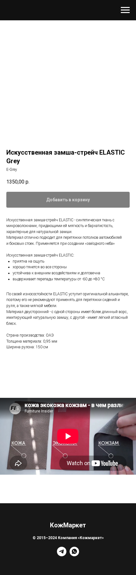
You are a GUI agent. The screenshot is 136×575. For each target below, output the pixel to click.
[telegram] (61, 554)
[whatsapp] (74, 554)
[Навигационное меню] (125, 10)
